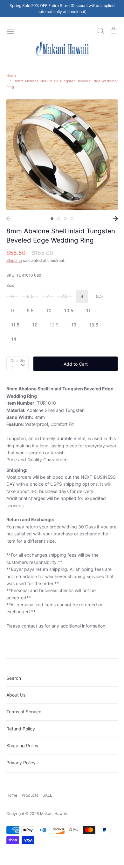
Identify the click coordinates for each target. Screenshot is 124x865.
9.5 (30, 310)
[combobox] (17, 364)
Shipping (14, 260)
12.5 (54, 324)
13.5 (93, 324)
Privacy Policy (21, 762)
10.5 (68, 310)
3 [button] (65, 218)
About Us (15, 695)
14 (13, 339)
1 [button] (52, 218)
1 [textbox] (12, 367)
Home (11, 795)
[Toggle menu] (10, 31)
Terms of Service (23, 711)
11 (88, 310)
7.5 (65, 296)
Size (10, 285)
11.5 (15, 324)
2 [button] (58, 218)
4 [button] (72, 218)
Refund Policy (20, 728)
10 (49, 310)
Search (13, 678)
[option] (62, 154)
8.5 (99, 296)
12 (34, 324)
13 (73, 324)
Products (30, 795)
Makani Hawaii (53, 813)
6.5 (30, 296)
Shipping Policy (22, 745)
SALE (47, 795)
